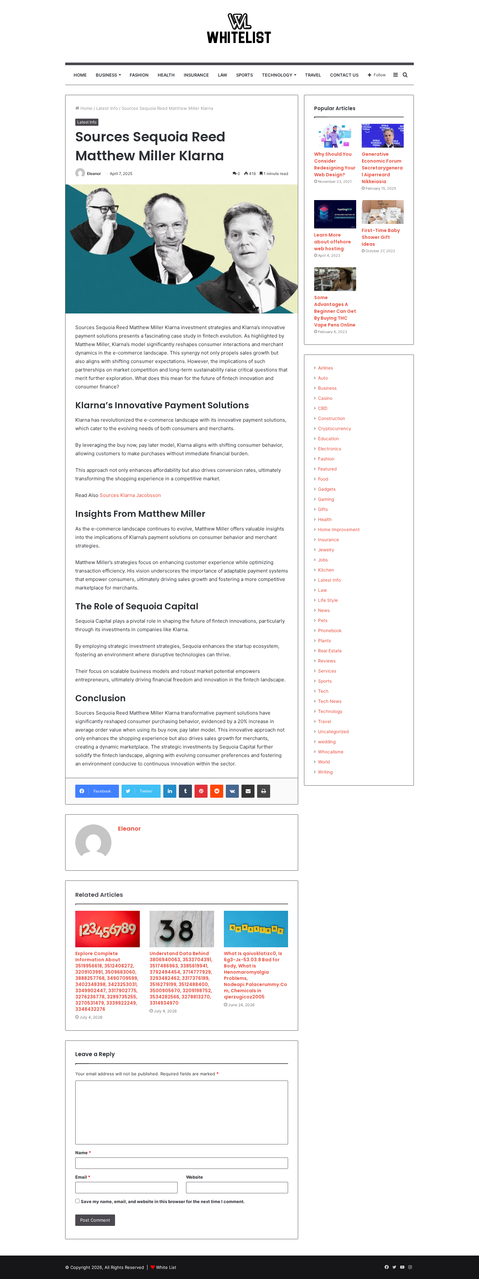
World (324, 761)
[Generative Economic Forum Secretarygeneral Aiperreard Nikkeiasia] (383, 136)
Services (327, 671)
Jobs (323, 559)
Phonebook (329, 630)
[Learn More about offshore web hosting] (335, 214)
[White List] (239, 31)
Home (80, 75)
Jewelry (326, 549)
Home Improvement (339, 529)
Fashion (139, 75)
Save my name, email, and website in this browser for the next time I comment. (163, 1201)
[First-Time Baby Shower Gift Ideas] (383, 212)
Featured (327, 469)
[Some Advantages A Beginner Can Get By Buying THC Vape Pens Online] (335, 279)
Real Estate (330, 650)
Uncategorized (333, 731)
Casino (325, 398)
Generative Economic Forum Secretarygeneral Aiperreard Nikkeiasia (382, 168)
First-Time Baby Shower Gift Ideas (381, 237)
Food (323, 479)
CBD (322, 408)
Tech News (329, 701)
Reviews (327, 660)
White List (166, 1267)
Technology (277, 75)
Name (83, 1152)
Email (82, 1177)
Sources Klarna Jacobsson (130, 495)
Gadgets (327, 489)
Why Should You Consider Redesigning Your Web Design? (335, 164)
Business (106, 75)
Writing (325, 772)
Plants (324, 640)
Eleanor (94, 173)
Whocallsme (330, 751)
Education (328, 438)
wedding (327, 741)
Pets (322, 620)
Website (194, 1177)
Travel (313, 75)
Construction (331, 418)
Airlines (325, 368)
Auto (323, 378)
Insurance (196, 75)
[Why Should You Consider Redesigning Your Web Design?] (335, 136)
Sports (244, 75)
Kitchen (326, 570)
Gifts (323, 509)
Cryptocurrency (334, 428)
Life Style (328, 600)
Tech (323, 691)
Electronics (329, 448)
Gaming (326, 499)
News (324, 610)
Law (222, 75)
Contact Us (344, 75)
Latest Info (107, 108)
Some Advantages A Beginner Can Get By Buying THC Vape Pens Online (335, 311)
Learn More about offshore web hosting (332, 242)
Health (166, 75)
